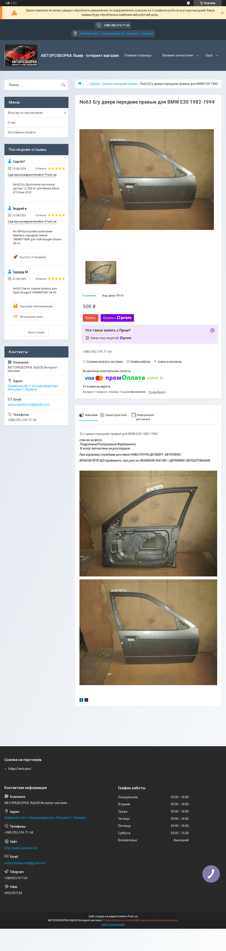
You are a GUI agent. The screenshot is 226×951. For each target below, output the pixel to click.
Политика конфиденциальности (158, 920)
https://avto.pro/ (19, 768)
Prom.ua (133, 916)
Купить (90, 318)
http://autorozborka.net (20, 848)
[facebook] (81, 700)
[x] (86, 700)
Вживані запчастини (177, 55)
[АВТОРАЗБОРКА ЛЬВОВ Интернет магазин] (21, 55)
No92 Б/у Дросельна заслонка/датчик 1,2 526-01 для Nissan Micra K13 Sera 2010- (36, 188)
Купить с (109, 318)
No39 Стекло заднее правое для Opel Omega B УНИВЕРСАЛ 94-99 (35, 290)
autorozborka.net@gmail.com (28, 404)
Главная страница (137, 55)
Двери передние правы (120, 84)
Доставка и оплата (22, 132)
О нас (12, 122)
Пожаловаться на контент (119, 920)
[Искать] (63, 85)
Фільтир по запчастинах (25, 112)
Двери (95, 84)
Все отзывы (36, 332)
